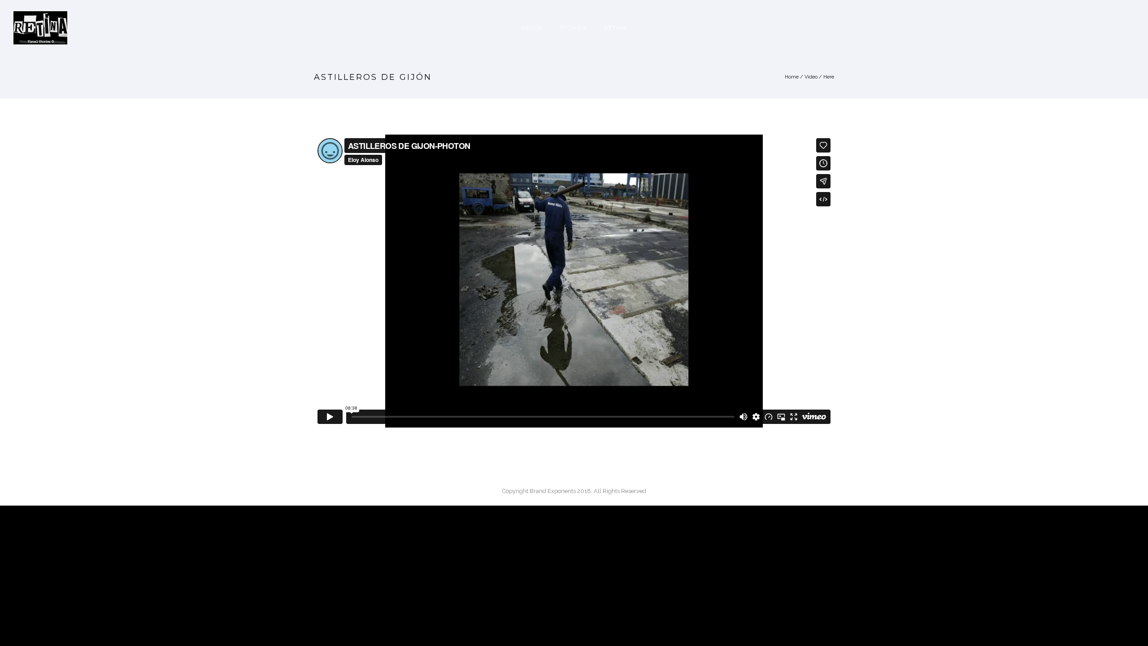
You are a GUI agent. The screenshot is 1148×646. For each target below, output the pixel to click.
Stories (573, 27)
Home (792, 77)
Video (811, 77)
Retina (615, 27)
